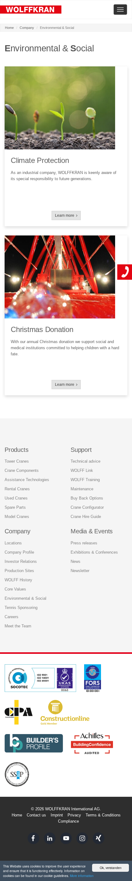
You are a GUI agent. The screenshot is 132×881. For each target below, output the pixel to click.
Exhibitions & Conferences (94, 552)
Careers (11, 616)
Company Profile (19, 552)
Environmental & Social (25, 598)
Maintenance (82, 489)
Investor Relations (21, 561)
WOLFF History (18, 580)
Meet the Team (18, 626)
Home (9, 28)
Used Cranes (16, 498)
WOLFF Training (85, 479)
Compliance (68, 821)
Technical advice (85, 461)
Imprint (57, 815)
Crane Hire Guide (86, 516)
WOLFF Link (82, 470)
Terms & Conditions (103, 815)
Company (27, 28)
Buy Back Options (87, 498)
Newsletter (80, 570)
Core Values (15, 589)
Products (16, 449)
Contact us (36, 815)
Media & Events (92, 531)
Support (81, 449)
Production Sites (19, 570)
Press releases (84, 543)
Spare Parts (15, 507)
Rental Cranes (17, 489)
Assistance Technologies (27, 479)
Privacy (74, 815)
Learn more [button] (65, 215)
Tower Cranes (17, 461)
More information (82, 875)
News (75, 561)
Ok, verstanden (111, 867)
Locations (13, 543)
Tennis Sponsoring (21, 607)
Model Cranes (17, 516)
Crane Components (22, 470)
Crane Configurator (87, 507)
